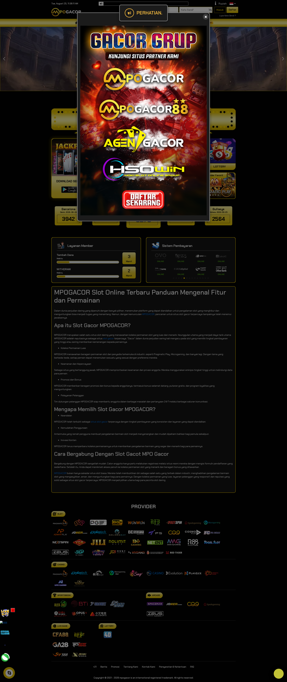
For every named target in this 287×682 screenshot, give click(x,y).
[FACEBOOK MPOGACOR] (5, 645)
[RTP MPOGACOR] (5, 613)
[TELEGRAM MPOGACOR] (5, 632)
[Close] (206, 17)
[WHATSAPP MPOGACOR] (5, 657)
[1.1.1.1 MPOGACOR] (3, 622)
